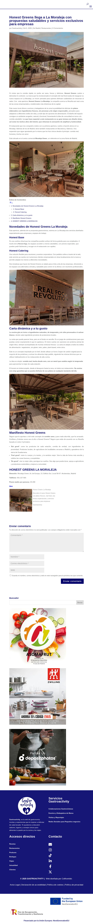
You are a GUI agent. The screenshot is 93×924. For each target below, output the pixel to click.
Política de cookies (55, 885)
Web (11, 486)
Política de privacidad (74, 885)
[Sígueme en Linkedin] (50, 861)
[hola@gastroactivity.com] (50, 844)
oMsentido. (67, 879)
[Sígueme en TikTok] (50, 855)
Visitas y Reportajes (56, 817)
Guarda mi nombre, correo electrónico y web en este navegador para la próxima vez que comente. (47, 575)
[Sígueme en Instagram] (50, 850)
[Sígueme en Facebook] (50, 866)
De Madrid (36, 28)
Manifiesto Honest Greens (22, 218)
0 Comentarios (57, 28)
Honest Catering (21, 212)
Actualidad (13, 865)
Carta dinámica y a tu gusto (22, 215)
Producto (12, 852)
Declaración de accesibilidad (33, 885)
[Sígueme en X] (50, 872)
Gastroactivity (17, 28)
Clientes (12, 869)
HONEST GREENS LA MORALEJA (25, 221)
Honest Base (19, 209)
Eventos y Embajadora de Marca (61, 813)
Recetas (12, 844)
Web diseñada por (54, 879)
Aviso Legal (15, 885)
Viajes (11, 861)
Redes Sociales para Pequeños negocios (64, 822)
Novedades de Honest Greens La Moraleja (28, 206)
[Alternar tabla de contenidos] (11, 203)
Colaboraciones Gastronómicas (61, 809)
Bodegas (12, 857)
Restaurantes (46, 28)
